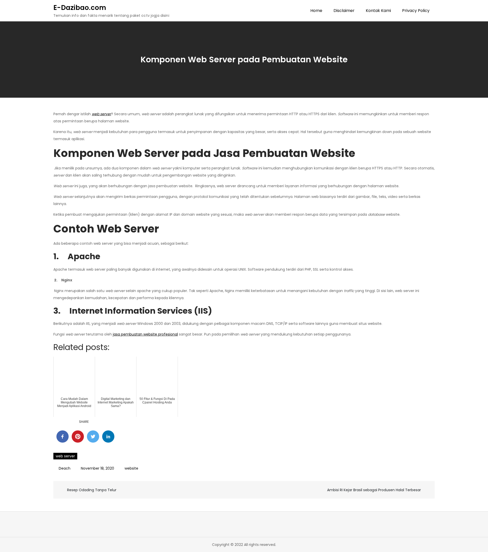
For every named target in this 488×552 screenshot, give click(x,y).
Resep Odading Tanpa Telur (91, 489)
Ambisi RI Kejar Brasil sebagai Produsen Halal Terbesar (374, 489)
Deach (64, 468)
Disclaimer (344, 10)
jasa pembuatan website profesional (145, 334)
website (131, 468)
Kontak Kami (378, 10)
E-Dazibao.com (79, 7)
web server (65, 456)
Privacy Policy (416, 10)
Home (316, 10)
